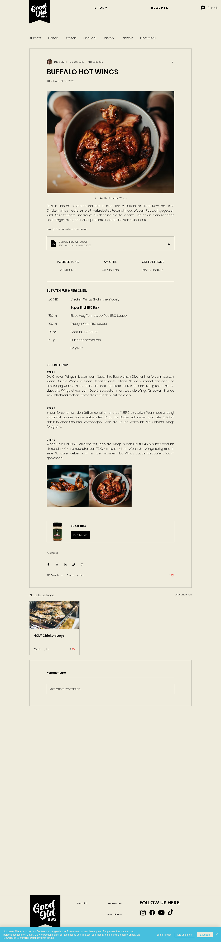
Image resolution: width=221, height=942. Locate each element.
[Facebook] (152, 912)
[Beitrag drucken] (82, 564)
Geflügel (89, 38)
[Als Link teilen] (73, 564)
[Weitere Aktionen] (172, 62)
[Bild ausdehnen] (68, 486)
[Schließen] (217, 934)
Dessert (70, 38)
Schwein (127, 38)
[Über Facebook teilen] (48, 564)
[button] (110, 531)
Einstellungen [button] (164, 934)
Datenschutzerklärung (42, 937)
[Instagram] (143, 912)
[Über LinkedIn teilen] (65, 564)
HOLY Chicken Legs (49, 635)
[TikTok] (170, 912)
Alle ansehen (183, 594)
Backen (108, 38)
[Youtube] (161, 912)
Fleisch (53, 38)
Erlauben (205, 934)
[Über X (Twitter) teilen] (56, 564)
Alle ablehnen (184, 934)
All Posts (35, 38)
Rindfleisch (148, 38)
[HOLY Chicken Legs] (54, 615)
